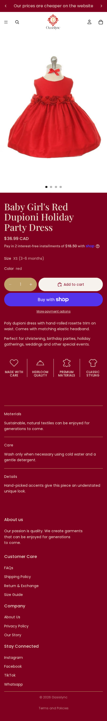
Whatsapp (13, 684)
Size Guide (13, 594)
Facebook (13, 666)
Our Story (12, 635)
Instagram (13, 657)
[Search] (17, 22)
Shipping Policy (17, 576)
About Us (12, 617)
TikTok (10, 675)
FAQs (8, 567)
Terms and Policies (54, 708)
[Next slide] (101, 6)
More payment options (54, 311)
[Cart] (100, 22)
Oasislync (60, 697)
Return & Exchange (21, 585)
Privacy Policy (16, 626)
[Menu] (6, 22)
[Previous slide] (5, 6)
